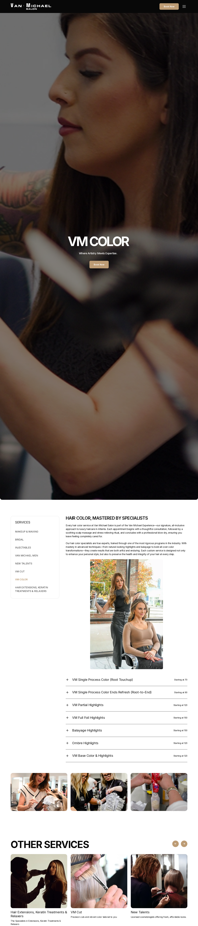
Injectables (23, 547)
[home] (31, 6)
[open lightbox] (39, 792)
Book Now (169, 6)
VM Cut (20, 571)
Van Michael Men (26, 555)
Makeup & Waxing (26, 531)
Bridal (19, 539)
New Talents (23, 563)
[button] (184, 6)
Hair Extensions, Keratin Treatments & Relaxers (31, 589)
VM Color (21, 579)
